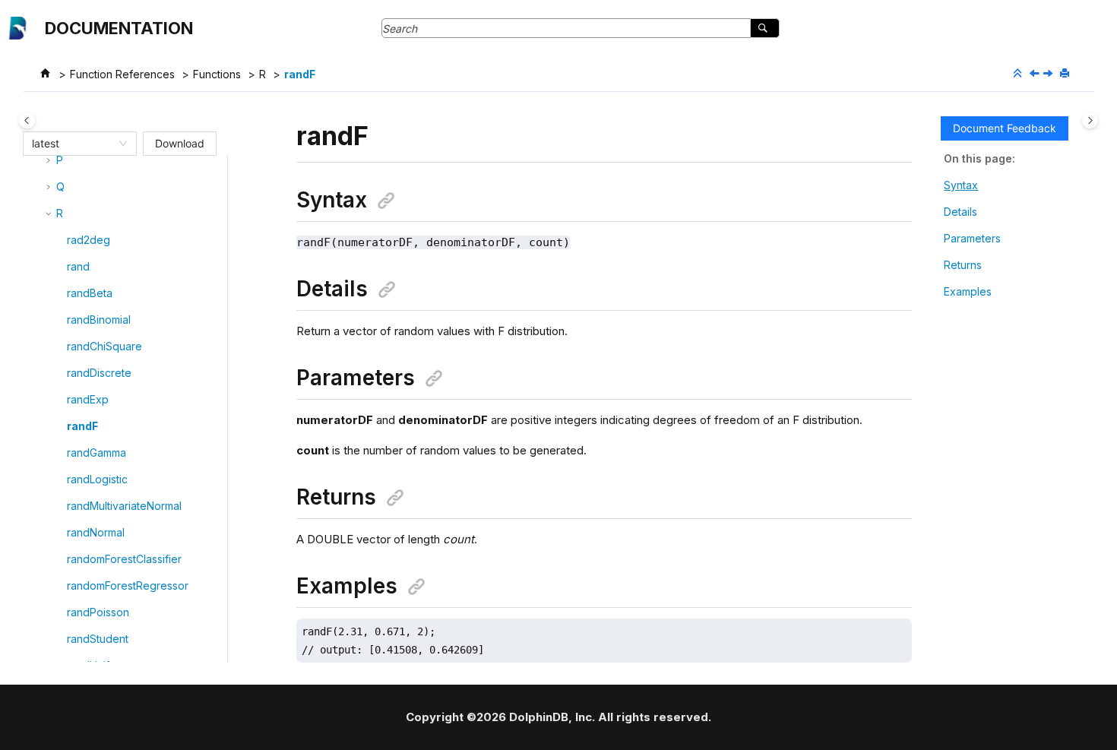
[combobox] (73, 143)
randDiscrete (99, 372)
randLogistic (97, 479)
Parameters (972, 238)
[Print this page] (1066, 73)
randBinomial (99, 319)
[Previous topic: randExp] (1035, 74)
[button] (50, 160)
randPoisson (98, 612)
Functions (217, 74)
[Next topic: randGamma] (1049, 74)
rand (78, 266)
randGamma (96, 452)
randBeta (89, 292)
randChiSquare (104, 346)
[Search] (765, 28)
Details (960, 211)
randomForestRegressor (127, 585)
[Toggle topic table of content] (1090, 120)
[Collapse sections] (1019, 73)
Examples (968, 291)
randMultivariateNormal (124, 505)
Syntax (961, 185)
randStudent (97, 638)
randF (299, 74)
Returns (963, 264)
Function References (122, 74)
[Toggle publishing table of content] (27, 120)
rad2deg (88, 239)
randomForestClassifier (124, 558)
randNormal (96, 532)
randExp (88, 399)
